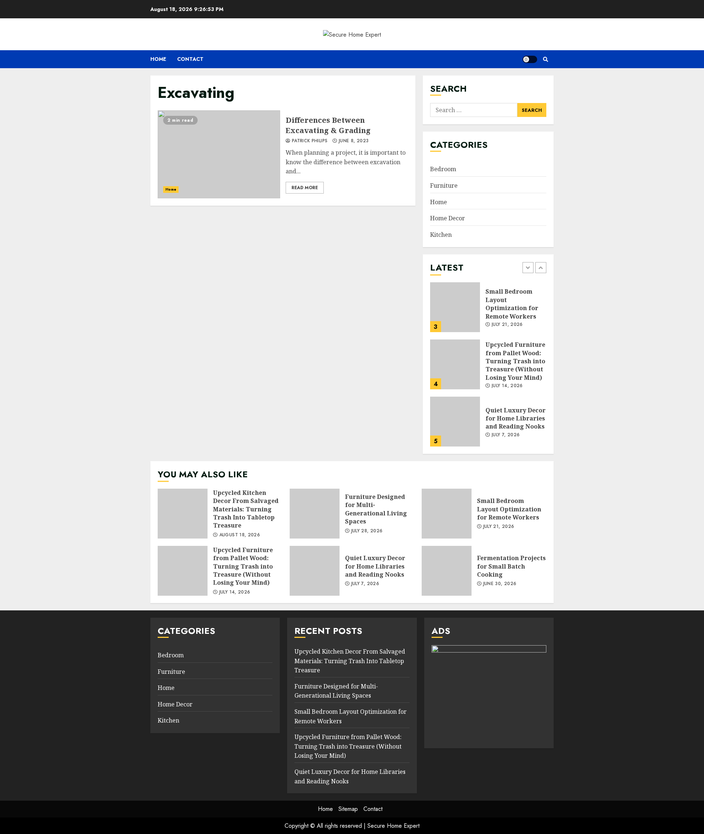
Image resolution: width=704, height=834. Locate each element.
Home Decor (447, 218)
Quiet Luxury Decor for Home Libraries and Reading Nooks (455, 422)
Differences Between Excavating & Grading (219, 154)
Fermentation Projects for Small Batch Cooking (447, 571)
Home (158, 59)
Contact (190, 59)
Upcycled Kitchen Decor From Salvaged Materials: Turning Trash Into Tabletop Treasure (183, 514)
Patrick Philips (308, 141)
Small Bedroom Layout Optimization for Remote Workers (455, 307)
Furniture (444, 185)
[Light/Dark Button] (529, 59)
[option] (488, 310)
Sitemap (348, 809)
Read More (305, 187)
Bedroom (443, 169)
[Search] (545, 59)
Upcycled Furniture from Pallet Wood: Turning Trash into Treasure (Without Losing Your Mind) (455, 364)
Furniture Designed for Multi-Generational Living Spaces (315, 514)
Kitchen (441, 235)
